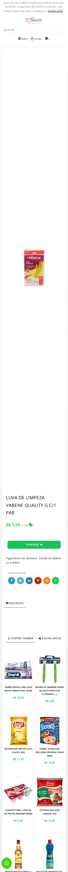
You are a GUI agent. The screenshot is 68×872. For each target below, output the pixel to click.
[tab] (15, 603)
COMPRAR (33, 544)
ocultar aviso (55, 11)
